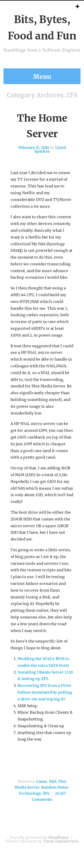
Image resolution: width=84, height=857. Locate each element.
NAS (52, 781)
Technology (29, 793)
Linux (41, 781)
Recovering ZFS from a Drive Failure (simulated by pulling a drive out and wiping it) (45, 692)
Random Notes (54, 787)
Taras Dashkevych (60, 841)
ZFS (45, 793)
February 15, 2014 (33, 147)
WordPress (58, 837)
